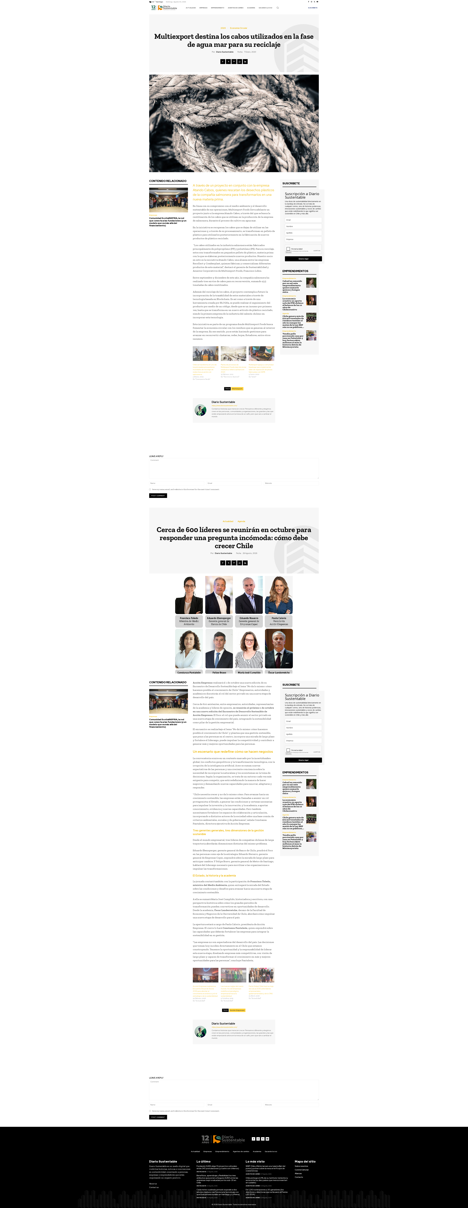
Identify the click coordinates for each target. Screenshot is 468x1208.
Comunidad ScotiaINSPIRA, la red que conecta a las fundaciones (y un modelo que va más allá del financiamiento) (167, 222)
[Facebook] (308, 1)
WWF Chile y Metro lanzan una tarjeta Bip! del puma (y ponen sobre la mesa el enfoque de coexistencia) (265, 1168)
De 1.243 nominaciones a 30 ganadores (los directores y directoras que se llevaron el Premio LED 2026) (267, 1192)
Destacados (201, 1172)
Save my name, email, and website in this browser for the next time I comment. (185, 489)
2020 (223, 28)
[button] (278, 8)
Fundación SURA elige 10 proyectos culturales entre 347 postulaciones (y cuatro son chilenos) (218, 1167)
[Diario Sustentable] (202, 410)
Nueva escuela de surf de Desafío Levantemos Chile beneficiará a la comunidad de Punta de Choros (189, 439)
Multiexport (237, 389)
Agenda (286, 313)
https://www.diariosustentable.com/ (224, 406)
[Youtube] (317, 1)
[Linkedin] (245, 61)
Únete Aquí (303, 259)
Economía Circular (238, 28)
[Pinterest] (234, 61)
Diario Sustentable (225, 52)
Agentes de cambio (253, 1174)
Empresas (153, 215)
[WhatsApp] (239, 61)
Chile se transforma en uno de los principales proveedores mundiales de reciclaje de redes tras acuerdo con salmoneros (205, 370)
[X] (314, 1)
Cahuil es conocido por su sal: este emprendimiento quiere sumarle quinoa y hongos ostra (292, 286)
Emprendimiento (289, 278)
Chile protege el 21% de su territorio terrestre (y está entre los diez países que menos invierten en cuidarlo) (267, 1180)
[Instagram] (311, 1)
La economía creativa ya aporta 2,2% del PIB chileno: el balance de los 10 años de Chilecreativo (293, 304)
